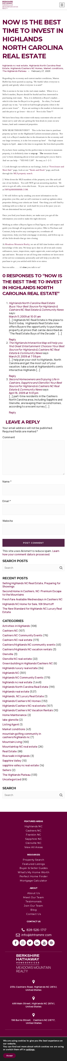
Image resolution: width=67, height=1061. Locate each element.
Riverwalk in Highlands (16, 756)
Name (7, 481)
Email (6, 501)
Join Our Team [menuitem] (33, 905)
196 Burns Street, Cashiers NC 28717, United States (33, 1021)
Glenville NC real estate (17, 659)
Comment (8, 437)
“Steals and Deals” (37, 170)
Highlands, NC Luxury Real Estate (23, 696)
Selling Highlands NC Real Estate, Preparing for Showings (31, 584)
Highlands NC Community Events (22, 677)
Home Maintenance (14, 715)
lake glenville (10, 720)
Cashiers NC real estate (17, 640)
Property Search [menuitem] (33, 859)
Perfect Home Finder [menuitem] (34, 876)
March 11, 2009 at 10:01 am (25, 316)
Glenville (7, 654)
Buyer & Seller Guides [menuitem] (34, 868)
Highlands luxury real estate (20, 668)
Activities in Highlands (16, 626)
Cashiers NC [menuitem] (33, 830)
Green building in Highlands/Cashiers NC (27, 663)
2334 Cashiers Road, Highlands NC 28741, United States (33, 988)
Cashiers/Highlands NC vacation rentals (27, 649)
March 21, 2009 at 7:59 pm (25, 356)
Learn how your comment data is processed (30, 552)
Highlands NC (10, 673)
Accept (9, 1055)
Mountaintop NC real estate (19, 746)
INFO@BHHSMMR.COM (16, 189)
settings (30, 1049)
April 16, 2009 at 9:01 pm (23, 393)
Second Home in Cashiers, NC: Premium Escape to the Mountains (31, 592)
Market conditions (53, 68)
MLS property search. (23, 173)
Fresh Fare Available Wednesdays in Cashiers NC (32, 599)
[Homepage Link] (33, 963)
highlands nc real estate (15, 65)
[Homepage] (10, 5)
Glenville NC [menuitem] (33, 842)
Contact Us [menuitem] (33, 914)
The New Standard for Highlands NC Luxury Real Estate (32, 610)
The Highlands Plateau (14, 71)
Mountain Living (12, 742)
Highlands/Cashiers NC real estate (24, 705)
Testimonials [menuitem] (34, 901)
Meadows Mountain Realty (17, 244)
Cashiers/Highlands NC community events (28, 644)
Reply (12, 339)
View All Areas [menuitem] (33, 847)
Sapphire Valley (11, 760)
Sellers (6, 770)
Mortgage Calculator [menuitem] (33, 880)
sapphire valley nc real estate (20, 765)
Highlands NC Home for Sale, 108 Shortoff (28, 604)
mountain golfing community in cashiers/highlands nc (21, 735)
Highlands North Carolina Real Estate (25, 687)
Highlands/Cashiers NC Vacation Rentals (27, 710)
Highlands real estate (15, 691)
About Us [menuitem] (33, 893)
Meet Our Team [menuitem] (33, 897)
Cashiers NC (10, 630)
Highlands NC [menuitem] (33, 826)
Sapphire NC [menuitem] (33, 838)
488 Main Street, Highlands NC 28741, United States (33, 1005)
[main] (33, 405)
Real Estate (9, 751)
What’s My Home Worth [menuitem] (33, 872)
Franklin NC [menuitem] (33, 834)
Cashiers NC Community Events (22, 635)
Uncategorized (11, 779)
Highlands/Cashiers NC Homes (26, 68)
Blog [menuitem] (33, 909)
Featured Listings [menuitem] (33, 864)
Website (7, 521)
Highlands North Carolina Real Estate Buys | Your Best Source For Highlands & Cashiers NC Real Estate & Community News (36, 306)
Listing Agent (10, 724)
